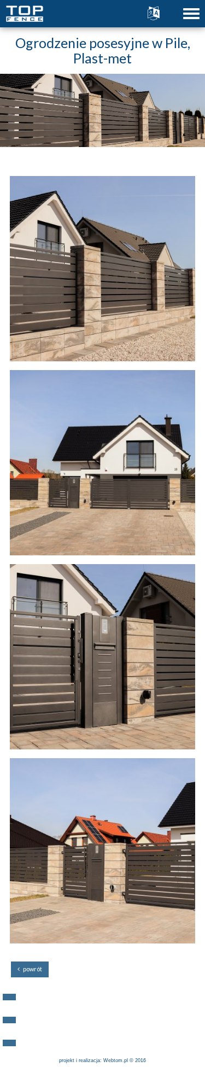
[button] (9, 997)
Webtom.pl (115, 1060)
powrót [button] (31, 968)
